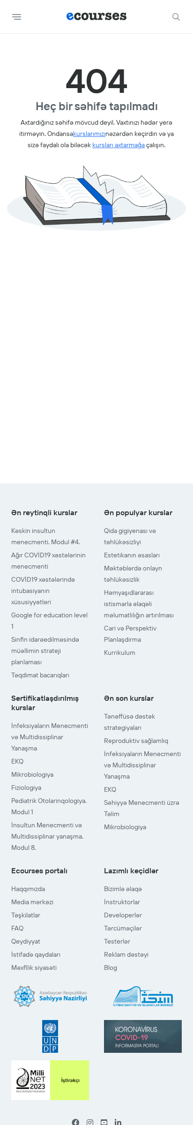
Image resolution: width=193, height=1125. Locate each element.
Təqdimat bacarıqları (40, 675)
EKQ (17, 761)
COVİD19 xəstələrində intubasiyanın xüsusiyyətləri (43, 590)
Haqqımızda (28, 889)
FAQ (17, 928)
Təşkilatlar (25, 915)
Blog (110, 967)
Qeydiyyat (25, 941)
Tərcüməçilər (123, 928)
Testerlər (117, 941)
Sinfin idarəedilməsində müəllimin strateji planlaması (45, 650)
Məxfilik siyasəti (34, 967)
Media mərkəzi (32, 902)
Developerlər (123, 915)
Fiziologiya (26, 787)
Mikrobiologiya (32, 774)
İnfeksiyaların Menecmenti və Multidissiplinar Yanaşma (49, 736)
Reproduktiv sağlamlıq (136, 740)
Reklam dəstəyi (126, 954)
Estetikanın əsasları (132, 555)
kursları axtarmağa (118, 145)
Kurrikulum (119, 652)
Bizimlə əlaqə (123, 889)
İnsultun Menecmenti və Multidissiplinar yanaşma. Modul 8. (47, 836)
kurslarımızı (89, 133)
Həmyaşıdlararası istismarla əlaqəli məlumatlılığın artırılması (139, 603)
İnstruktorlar (122, 902)
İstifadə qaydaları (35, 954)
